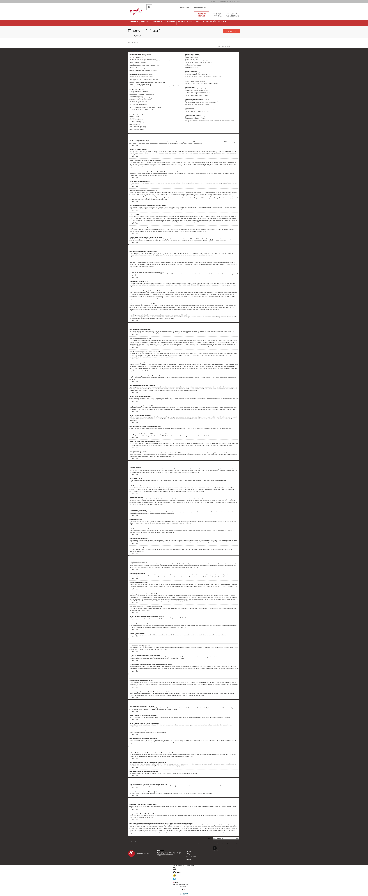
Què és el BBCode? (134, 116)
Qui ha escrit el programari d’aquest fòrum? (196, 117)
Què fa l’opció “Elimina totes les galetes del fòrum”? (143, 70)
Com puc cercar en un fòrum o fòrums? (195, 89)
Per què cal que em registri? (136, 57)
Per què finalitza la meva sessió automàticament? (142, 59)
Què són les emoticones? (136, 119)
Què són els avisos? (134, 124)
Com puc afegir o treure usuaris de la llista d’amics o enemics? (201, 83)
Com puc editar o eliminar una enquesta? (140, 99)
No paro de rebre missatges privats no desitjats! (197, 74)
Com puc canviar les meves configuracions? (141, 76)
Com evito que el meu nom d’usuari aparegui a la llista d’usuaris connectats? (149, 61)
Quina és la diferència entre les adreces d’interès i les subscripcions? (203, 101)
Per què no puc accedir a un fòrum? (138, 101)
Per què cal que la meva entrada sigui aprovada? (142, 109)
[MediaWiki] (184, 875)
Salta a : (210, 838)
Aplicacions (170, 21)
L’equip (200, 844)
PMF (219, 46)
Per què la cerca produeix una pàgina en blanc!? (197, 92)
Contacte (188, 851)
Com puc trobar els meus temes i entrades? (196, 95)
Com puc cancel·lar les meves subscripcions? (197, 104)
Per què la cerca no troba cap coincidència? (196, 90)
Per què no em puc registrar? (137, 69)
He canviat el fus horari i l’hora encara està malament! (143, 79)
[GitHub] (184, 872)
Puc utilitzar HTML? (134, 118)
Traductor (134, 21)
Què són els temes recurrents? (137, 126)
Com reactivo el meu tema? (136, 111)
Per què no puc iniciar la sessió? (137, 56)
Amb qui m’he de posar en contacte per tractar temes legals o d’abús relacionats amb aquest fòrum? (209, 121)
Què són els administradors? (192, 56)
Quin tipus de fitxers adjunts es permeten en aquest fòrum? (200, 110)
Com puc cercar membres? (192, 94)
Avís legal (188, 854)
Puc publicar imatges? (135, 121)
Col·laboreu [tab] (232, 15)
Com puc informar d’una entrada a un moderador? (142, 106)
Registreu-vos (231, 31)
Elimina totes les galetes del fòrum (212, 844)
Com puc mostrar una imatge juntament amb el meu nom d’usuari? (147, 82)
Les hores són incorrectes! (136, 78)
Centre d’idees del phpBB (209, 815)
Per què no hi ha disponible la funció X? (195, 118)
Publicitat (188, 859)
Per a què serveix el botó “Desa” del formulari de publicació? (145, 107)
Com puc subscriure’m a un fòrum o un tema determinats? (200, 102)
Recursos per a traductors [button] (188, 21)
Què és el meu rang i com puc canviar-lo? (140, 84)
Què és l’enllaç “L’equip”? (191, 67)
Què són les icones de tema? (137, 129)
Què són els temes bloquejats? (137, 128)
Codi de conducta (191, 857)
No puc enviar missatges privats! (193, 73)
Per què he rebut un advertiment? (138, 104)
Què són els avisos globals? (136, 123)
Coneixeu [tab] (217, 15)
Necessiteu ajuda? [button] (184, 7)
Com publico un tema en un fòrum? (138, 91)
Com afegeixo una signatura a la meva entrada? (142, 94)
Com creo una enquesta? (136, 96)
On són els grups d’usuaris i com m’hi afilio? (196, 61)
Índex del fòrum (133, 42)
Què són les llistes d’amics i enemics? (195, 81)
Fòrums (238, 1)
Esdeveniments (222, 1)
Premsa (231, 1)
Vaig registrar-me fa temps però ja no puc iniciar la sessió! (144, 65)
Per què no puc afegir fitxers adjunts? (139, 103)
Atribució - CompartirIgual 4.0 (165, 854)
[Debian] (184, 882)
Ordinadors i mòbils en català (214, 21)
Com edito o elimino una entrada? (138, 93)
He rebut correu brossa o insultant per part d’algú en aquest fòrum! (203, 76)
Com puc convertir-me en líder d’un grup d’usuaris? (198, 62)
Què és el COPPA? (134, 67)
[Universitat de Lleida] (184, 890)
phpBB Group (181, 806)
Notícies (213, 1)
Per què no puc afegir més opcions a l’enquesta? (142, 98)
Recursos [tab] (202, 15)
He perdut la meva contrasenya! (138, 62)
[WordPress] (184, 868)
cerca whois (161, 827)
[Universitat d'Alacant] (184, 894)
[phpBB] (184, 879)
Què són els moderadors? (191, 57)
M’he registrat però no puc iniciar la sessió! (140, 64)
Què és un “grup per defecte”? (193, 65)
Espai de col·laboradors (200, 7)
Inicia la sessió (226, 46)
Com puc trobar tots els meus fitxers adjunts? (197, 111)
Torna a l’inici (134, 145)
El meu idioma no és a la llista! (137, 81)
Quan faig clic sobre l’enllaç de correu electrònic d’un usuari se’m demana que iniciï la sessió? (154, 86)
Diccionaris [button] (157, 21)
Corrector (145, 21)
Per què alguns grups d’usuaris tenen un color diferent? (199, 64)
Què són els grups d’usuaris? (192, 59)
